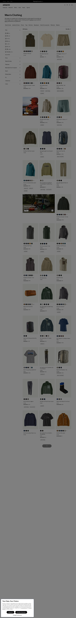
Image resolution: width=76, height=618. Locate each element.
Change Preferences (17, 615)
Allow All (10, 612)
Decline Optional (21, 612)
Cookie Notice (24, 607)
